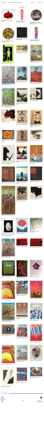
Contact (2, 400)
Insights (20, 2)
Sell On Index (3, 399)
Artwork (9, 2)
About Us (2, 398)
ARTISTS (13, 2)
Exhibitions (17, 2)
